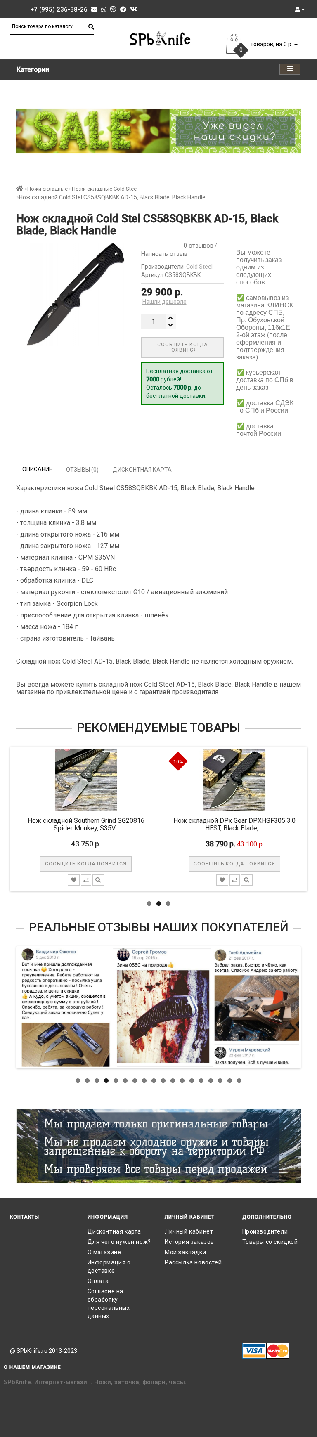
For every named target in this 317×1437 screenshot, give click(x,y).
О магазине (104, 1252)
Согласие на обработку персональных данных (109, 1303)
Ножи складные (47, 189)
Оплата (98, 1281)
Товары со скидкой (270, 1241)
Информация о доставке (109, 1266)
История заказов (189, 1241)
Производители (265, 1231)
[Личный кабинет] (300, 9)
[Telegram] (123, 9)
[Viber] (113, 9)
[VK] (133, 9)
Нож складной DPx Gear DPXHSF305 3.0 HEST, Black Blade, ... (179, 824)
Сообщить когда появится (182, 347)
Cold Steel (199, 266)
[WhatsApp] (103, 9)
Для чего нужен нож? (119, 1241)
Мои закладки (185, 1252)
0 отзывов (196, 245)
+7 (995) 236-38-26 (59, 9)
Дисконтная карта (115, 1231)
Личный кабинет (189, 1231)
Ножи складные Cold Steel (105, 189)
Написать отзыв (164, 254)
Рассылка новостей (193, 1262)
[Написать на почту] (94, 9)
